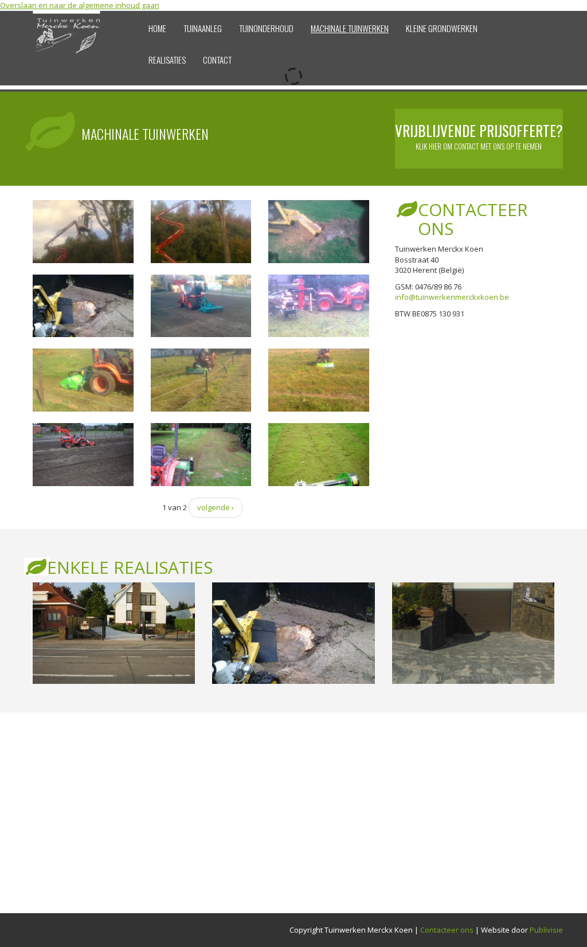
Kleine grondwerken (442, 28)
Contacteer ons (446, 930)
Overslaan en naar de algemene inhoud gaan (79, 5)
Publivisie (546, 930)
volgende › (215, 507)
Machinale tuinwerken (350, 28)
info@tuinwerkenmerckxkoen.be (452, 297)
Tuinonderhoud (266, 28)
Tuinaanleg (202, 28)
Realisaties (167, 59)
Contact (217, 59)
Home (157, 28)
